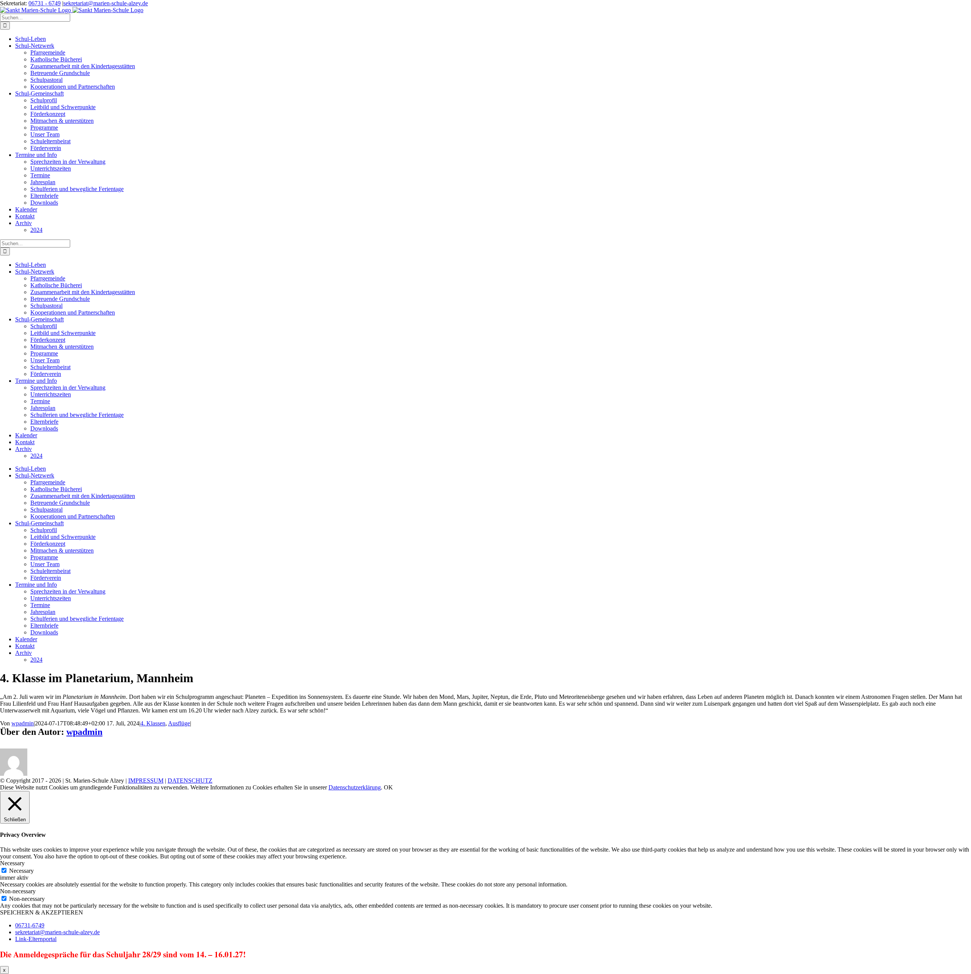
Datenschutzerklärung (354, 787)
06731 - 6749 (44, 3)
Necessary (21, 871)
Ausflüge (179, 723)
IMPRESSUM (145, 780)
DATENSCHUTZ (190, 780)
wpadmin (22, 723)
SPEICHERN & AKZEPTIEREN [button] (41, 912)
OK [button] (388, 787)
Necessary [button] (12, 863)
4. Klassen (152, 723)
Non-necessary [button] (18, 891)
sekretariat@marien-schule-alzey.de (105, 3)
